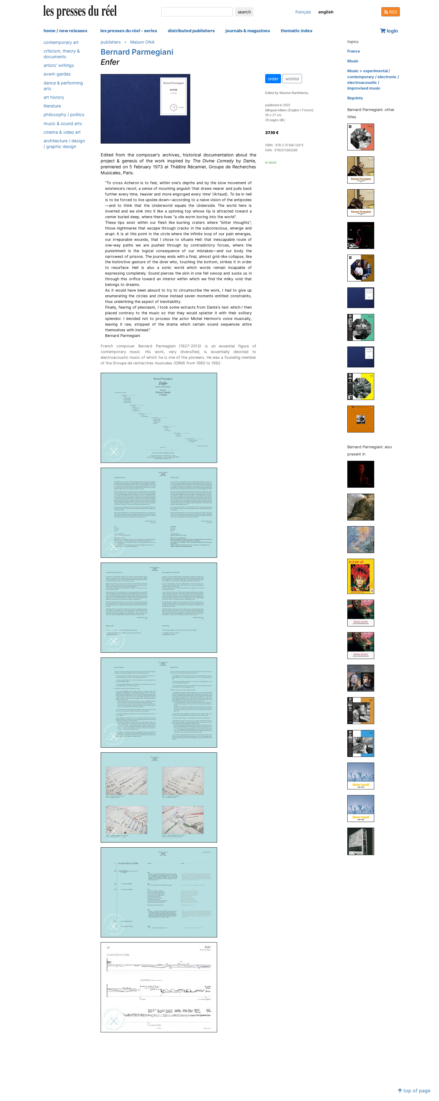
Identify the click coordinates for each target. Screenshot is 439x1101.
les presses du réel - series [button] (128, 30)
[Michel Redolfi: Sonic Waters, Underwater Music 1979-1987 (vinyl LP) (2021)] (363, 645)
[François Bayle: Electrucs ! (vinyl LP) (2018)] (363, 743)
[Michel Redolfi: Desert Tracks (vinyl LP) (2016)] (363, 808)
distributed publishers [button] (191, 30)
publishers (111, 41)
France (353, 51)
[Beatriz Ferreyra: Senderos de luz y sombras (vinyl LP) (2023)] (363, 539)
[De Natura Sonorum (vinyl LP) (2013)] (363, 419)
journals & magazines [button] (247, 30)
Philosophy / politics (64, 114)
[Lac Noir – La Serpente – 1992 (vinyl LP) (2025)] (363, 169)
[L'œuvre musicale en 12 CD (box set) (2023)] (363, 235)
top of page (416, 1091)
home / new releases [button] (65, 30)
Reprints (355, 98)
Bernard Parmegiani (137, 51)
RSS (392, 11)
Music (353, 61)
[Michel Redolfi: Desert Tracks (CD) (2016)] (363, 775)
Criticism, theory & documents (62, 53)
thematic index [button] (296, 30)
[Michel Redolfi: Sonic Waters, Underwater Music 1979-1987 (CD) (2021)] (363, 612)
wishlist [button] (292, 78)
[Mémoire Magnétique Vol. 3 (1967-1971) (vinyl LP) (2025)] (363, 137)
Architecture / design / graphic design (64, 143)
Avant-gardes (57, 74)
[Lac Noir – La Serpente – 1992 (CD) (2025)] (363, 202)
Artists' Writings (59, 65)
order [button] (273, 78)
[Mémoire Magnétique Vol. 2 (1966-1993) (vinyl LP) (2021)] (363, 268)
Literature (52, 106)
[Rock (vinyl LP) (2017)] (363, 386)
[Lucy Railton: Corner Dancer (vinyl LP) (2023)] (363, 474)
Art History (54, 97)
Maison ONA (142, 41)
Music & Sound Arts (63, 123)
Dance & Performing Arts (63, 85)
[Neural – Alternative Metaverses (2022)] (363, 576)
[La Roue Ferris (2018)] (363, 356)
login (392, 31)
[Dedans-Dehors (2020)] (363, 297)
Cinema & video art (62, 132)
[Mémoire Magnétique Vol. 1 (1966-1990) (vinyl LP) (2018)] (363, 327)
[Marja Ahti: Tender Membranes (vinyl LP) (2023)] (363, 506)
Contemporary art (61, 42)
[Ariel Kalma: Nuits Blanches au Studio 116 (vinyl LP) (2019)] (363, 710)
